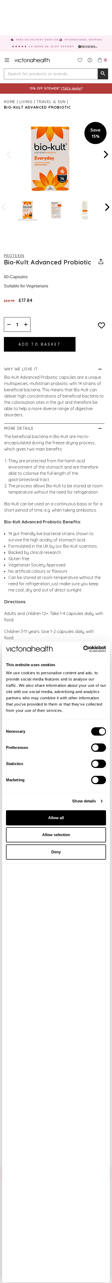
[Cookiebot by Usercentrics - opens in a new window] (83, 649)
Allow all (56, 817)
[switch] (98, 747)
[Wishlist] (80, 60)
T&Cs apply (71, 88)
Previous (9, 154)
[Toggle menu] (7, 60)
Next (105, 154)
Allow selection (56, 834)
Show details (84, 801)
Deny (56, 852)
